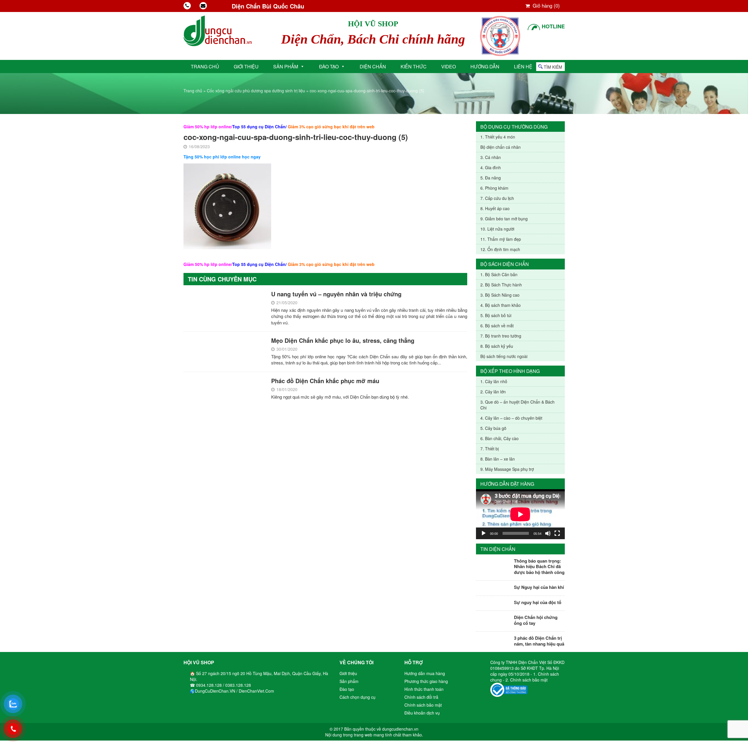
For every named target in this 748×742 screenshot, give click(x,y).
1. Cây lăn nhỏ (493, 381)
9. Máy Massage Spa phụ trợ (507, 469)
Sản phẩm (285, 66)
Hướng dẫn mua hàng (424, 673)
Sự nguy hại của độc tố (537, 602)
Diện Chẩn (373, 66)
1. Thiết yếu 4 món (497, 137)
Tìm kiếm (553, 67)
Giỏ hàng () (545, 5)
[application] (520, 514)
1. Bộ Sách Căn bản (498, 274)
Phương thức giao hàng (426, 681)
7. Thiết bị (489, 449)
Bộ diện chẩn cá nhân (500, 147)
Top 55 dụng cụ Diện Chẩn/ (259, 126)
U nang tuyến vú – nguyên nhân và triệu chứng (336, 294)
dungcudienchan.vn (400, 729)
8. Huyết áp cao (495, 208)
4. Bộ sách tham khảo (500, 305)
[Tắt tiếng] (548, 533)
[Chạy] (483, 533)
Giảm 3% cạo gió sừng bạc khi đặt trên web (331, 126)
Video (448, 66)
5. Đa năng (490, 178)
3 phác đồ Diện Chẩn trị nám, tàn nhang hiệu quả (539, 641)
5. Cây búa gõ (493, 428)
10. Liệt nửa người (497, 229)
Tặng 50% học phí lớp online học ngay (222, 157)
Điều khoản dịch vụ (422, 713)
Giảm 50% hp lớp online (207, 126)
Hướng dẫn (484, 66)
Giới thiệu (246, 66)
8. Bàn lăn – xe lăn (497, 459)
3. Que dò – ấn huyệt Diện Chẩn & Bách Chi (517, 405)
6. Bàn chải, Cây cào (499, 438)
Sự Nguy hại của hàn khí (539, 587)
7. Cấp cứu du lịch (497, 198)
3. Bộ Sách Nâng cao (500, 295)
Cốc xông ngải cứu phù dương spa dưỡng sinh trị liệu (256, 91)
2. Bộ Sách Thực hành (501, 285)
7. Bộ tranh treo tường (500, 336)
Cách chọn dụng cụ (357, 697)
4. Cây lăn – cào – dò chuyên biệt (511, 418)
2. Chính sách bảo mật (526, 680)
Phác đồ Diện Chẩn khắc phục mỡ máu (325, 380)
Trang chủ (205, 66)
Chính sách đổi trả (421, 697)
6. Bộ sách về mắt (497, 325)
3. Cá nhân (490, 157)
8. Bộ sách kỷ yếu (496, 346)
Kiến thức (414, 66)
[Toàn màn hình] (557, 533)
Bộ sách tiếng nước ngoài (503, 356)
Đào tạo (329, 66)
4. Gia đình (490, 167)
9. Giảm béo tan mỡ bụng (504, 219)
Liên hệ (523, 66)
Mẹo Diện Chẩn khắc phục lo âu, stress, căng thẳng (342, 340)
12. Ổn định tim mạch (500, 249)
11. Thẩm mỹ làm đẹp (500, 239)
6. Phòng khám (494, 188)
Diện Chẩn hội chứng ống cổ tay (535, 620)
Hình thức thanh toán (424, 689)
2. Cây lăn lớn (493, 392)
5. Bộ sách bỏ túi (495, 315)
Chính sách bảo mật (423, 705)
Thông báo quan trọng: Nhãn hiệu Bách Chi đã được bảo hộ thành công (539, 566)
